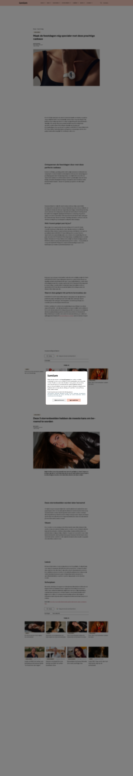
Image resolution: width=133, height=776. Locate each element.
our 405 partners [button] (66, 379)
